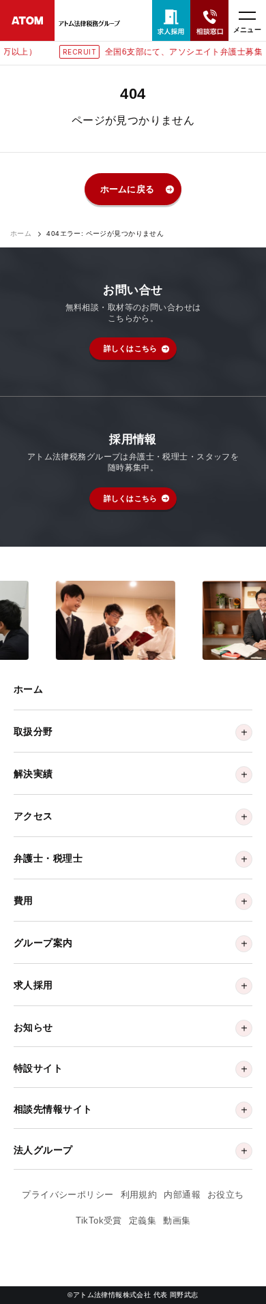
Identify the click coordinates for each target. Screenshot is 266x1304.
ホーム (20, 233)
